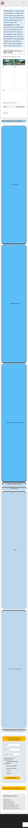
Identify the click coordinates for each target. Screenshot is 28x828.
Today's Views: (7, 801)
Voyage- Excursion (11, 768)
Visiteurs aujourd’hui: (8, 802)
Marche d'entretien (11, 766)
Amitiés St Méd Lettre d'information (11, 762)
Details (21, 51)
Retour (5, 106)
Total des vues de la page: (9, 807)
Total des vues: (7, 804)
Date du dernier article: (8, 808)
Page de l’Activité (20, 106)
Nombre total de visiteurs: (9, 805)
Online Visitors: (6, 799)
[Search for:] (26, 2)
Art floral (8, 773)
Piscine (8, 771)
